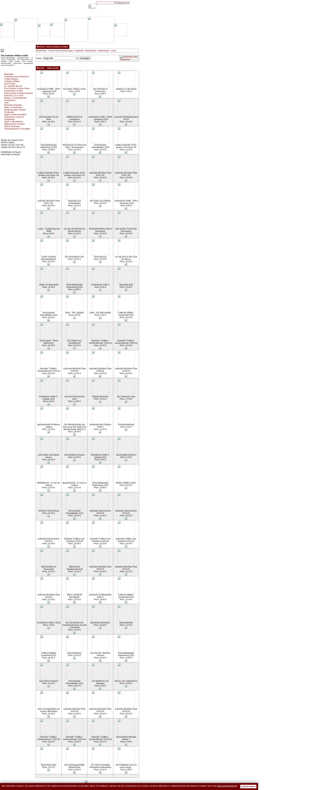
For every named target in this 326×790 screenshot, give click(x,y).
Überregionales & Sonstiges (17, 129)
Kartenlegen (104, 50)
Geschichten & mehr (13, 91)
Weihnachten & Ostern (14, 124)
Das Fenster (9, 84)
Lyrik (6, 103)
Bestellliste (41, 50)
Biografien (9, 74)
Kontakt (126, 13)
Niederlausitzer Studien (15, 110)
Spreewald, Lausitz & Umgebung (14, 118)
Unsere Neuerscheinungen (60, 50)
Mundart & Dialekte (13, 105)
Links (113, 50)
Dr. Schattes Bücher (13, 86)
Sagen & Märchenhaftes (15, 114)
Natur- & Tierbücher (13, 107)
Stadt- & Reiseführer (13, 122)
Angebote (79, 50)
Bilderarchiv (90, 50)
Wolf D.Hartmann (12, 126)
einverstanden (248, 786)
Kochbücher (9, 100)
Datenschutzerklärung (227, 786)
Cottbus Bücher (11, 79)
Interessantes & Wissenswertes (18, 93)
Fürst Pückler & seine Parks (17, 88)
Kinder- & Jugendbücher (15, 98)
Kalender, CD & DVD (13, 95)
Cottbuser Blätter (12, 81)
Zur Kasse (112, 13)
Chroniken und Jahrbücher (16, 76)
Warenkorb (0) (95, 13)
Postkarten (9, 112)
